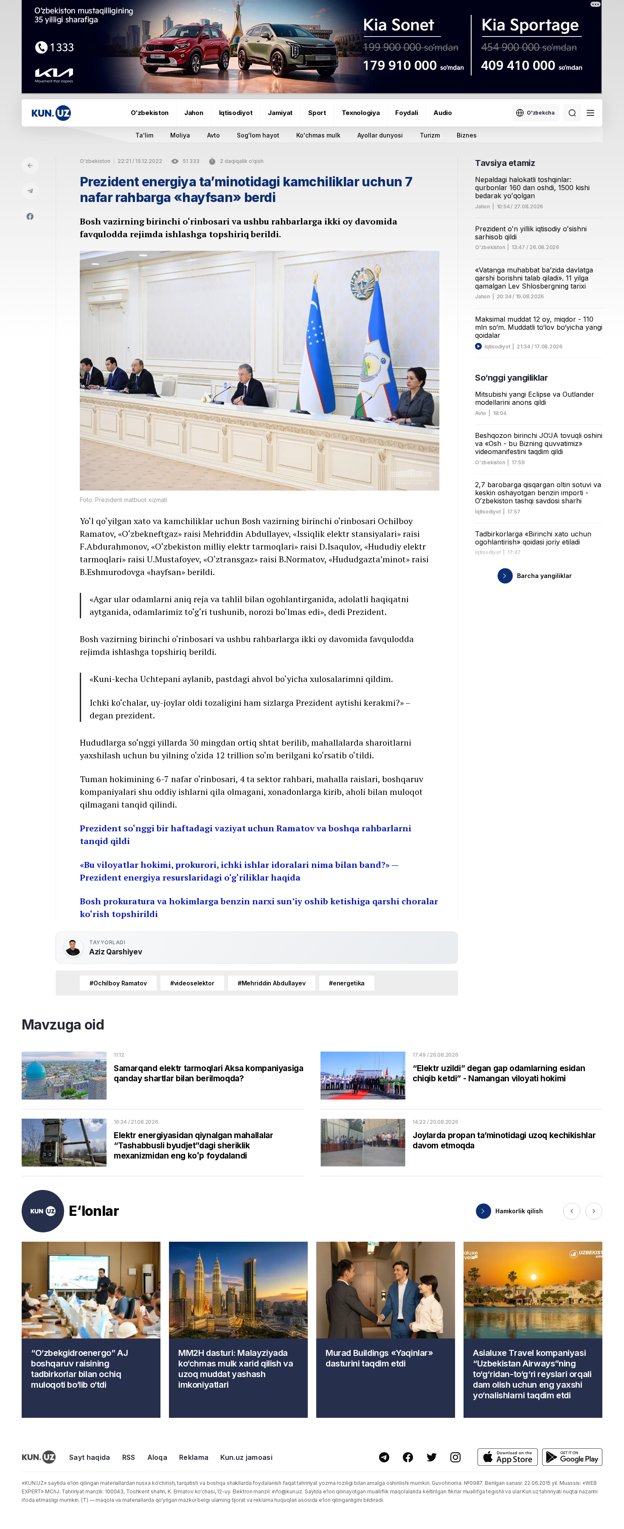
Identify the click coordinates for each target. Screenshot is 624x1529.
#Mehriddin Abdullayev (272, 983)
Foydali (406, 113)
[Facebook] (30, 216)
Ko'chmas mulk (318, 135)
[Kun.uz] (51, 113)
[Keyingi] (593, 1211)
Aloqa (157, 1457)
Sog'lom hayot (258, 135)
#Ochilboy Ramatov (118, 983)
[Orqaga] (30, 165)
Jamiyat (280, 113)
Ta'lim (144, 135)
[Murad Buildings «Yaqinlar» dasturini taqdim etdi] (385, 1330)
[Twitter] (432, 1457)
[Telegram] (30, 190)
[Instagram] (455, 1457)
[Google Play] (572, 1457)
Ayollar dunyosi (380, 135)
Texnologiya (361, 113)
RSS (128, 1457)
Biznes (467, 135)
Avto (213, 135)
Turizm (430, 135)
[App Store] (508, 1457)
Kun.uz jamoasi (246, 1457)
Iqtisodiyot (236, 113)
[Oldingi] (571, 1211)
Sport (317, 113)
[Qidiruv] (572, 113)
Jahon (193, 113)
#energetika (347, 983)
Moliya (180, 135)
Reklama (193, 1457)
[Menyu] (590, 113)
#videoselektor (192, 983)
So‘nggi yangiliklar (511, 378)
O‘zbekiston (150, 113)
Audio (442, 113)
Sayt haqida (89, 1457)
